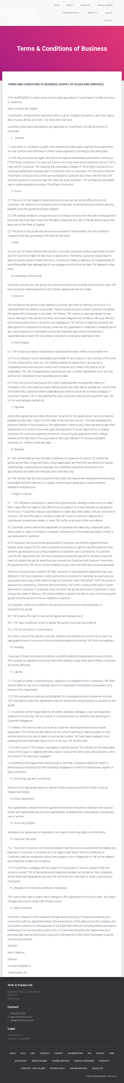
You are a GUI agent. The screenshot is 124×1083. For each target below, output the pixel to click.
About (70, 5)
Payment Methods (60, 1061)
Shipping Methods (78, 1068)
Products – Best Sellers (33, 1068)
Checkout (45, 1053)
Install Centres (105, 5)
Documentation (70, 13)
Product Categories (84, 1061)
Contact (108, 20)
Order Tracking (39, 1061)
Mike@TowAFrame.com (22, 1020)
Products (85, 5)
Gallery (109, 13)
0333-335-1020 (18, 1013)
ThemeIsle (111, 1076)
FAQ (89, 1053)
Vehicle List (97, 1068)
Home (56, 5)
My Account (21, 1061)
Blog (23, 1053)
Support (92, 13)
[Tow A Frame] (21, 13)
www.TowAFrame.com (21, 1017)
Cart (32, 1053)
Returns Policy (57, 1068)
